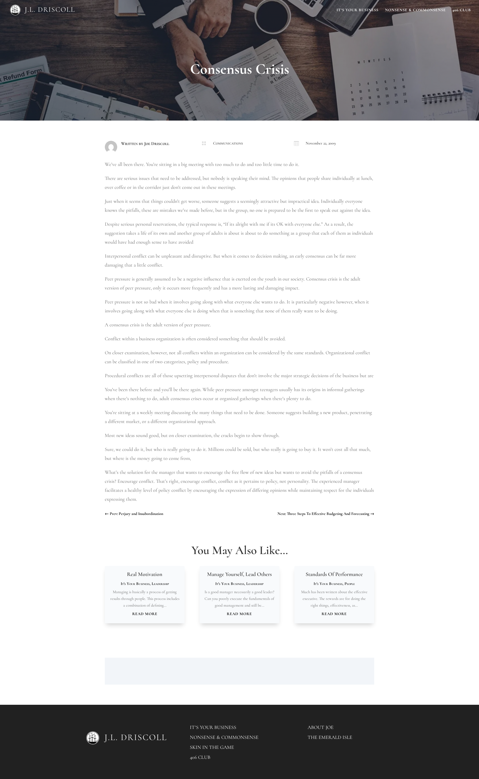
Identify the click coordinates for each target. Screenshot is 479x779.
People (350, 583)
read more (144, 613)
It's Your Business (135, 583)
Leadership (160, 583)
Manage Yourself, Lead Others (239, 574)
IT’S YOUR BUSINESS (213, 727)
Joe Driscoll (156, 143)
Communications (228, 143)
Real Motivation (144, 574)
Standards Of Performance (334, 574)
